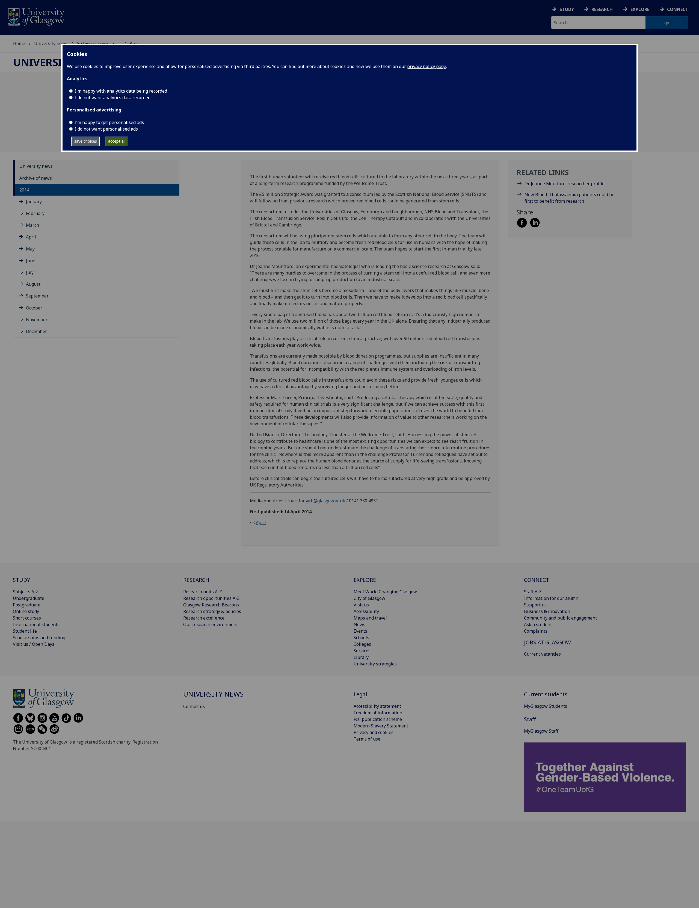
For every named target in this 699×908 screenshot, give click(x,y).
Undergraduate (28, 598)
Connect (677, 9)
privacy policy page (426, 66)
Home (19, 43)
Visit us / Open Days (33, 644)
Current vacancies (542, 654)
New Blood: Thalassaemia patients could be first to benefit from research (569, 198)
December (36, 331)
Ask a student (538, 624)
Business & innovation (547, 611)
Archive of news (35, 178)
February (35, 213)
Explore (639, 9)
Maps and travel (370, 618)
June (30, 261)
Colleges (362, 644)
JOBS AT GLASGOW (547, 642)
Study (566, 9)
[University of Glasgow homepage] (36, 16)
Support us (535, 605)
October (34, 308)
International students (36, 624)
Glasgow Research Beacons (211, 605)
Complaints (535, 631)
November (37, 320)
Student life (25, 631)
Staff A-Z (533, 592)
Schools (361, 638)
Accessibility (366, 611)
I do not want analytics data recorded (112, 98)
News (359, 624)
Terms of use (367, 739)
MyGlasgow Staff (541, 731)
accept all (116, 141)
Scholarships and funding (39, 638)
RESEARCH (196, 579)
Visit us (361, 605)
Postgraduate (26, 605)
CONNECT (536, 579)
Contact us (194, 706)
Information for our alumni (552, 598)
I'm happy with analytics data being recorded (121, 91)
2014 (24, 190)
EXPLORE (365, 579)
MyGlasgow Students (545, 706)
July (30, 272)
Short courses (27, 618)
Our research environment (210, 624)
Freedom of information (378, 713)
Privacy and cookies (373, 732)
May (30, 249)
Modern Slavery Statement (381, 726)
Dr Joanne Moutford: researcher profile (565, 184)
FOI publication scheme (378, 719)
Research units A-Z (202, 592)
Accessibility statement (377, 706)
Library (361, 657)
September (37, 296)
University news (50, 43)
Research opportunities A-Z (211, 598)
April (31, 237)
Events (360, 631)
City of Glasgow (369, 598)
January (34, 202)
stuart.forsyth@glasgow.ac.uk (315, 501)
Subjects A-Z (25, 592)
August (33, 284)
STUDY (21, 579)
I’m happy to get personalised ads (109, 122)
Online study (26, 611)
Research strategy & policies (212, 611)
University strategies (375, 664)
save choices (85, 141)
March (32, 225)
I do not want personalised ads (106, 129)
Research (602, 9)
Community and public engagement (560, 618)
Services (362, 651)
